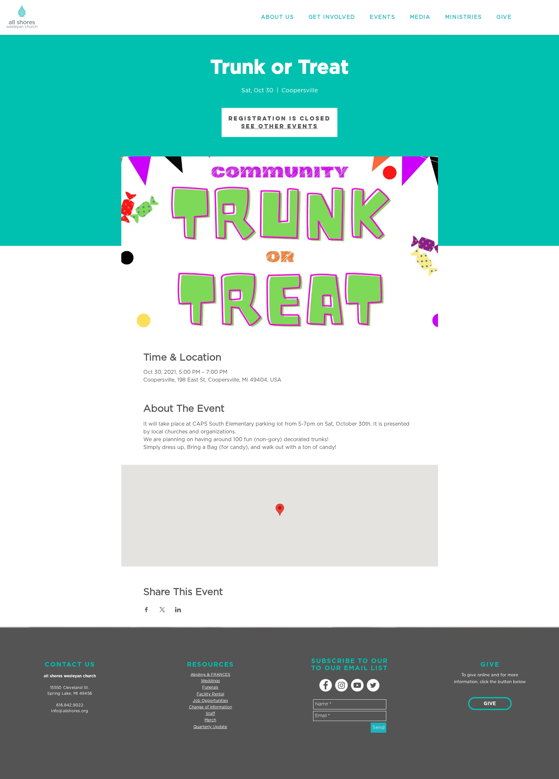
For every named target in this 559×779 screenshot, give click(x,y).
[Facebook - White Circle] (325, 685)
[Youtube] (357, 685)
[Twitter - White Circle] (373, 685)
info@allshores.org (69, 711)
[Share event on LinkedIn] (178, 609)
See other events (279, 126)
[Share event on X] (162, 609)
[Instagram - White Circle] (341, 685)
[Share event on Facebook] (146, 609)
